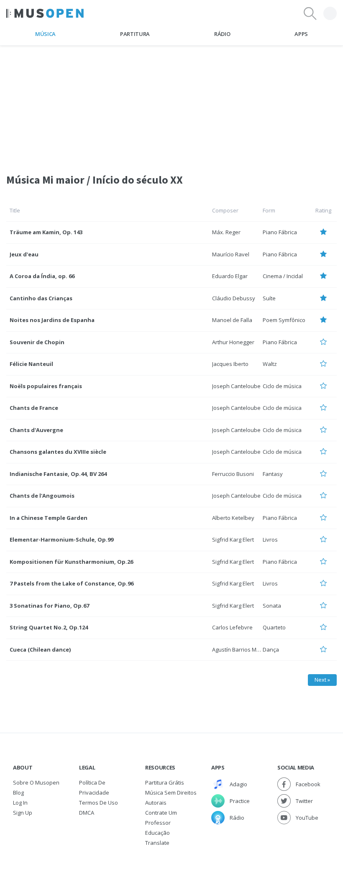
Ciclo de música (282, 386)
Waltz (270, 364)
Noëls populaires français (46, 386)
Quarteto (274, 627)
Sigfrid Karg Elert (233, 539)
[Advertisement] (171, 104)
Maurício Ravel (230, 254)
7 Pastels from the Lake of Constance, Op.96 (71, 583)
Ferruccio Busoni (233, 474)
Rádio (222, 34)
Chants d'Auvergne (36, 430)
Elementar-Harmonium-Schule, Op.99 (61, 539)
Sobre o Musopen (36, 782)
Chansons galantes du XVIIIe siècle (58, 451)
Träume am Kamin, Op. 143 (46, 232)
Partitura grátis (164, 782)
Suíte (269, 298)
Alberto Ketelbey (233, 518)
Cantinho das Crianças (41, 298)
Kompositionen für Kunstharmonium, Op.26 (71, 561)
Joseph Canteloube (236, 386)
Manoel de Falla (232, 320)
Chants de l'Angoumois (42, 495)
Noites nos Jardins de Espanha (52, 320)
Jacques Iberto (230, 364)
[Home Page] (45, 13)
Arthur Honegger (233, 342)
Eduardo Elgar (230, 276)
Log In (20, 802)
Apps (301, 34)
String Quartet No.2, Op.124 (49, 627)
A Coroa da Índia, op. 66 (42, 276)
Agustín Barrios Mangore (243, 649)
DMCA (86, 812)
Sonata (272, 605)
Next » (322, 679)
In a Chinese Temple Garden (48, 518)
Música (45, 34)
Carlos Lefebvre (232, 627)
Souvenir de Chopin (37, 342)
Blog (18, 792)
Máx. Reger (226, 232)
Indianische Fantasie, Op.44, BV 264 (58, 474)
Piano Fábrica (280, 232)
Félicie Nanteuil (31, 364)
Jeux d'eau (24, 254)
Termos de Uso (98, 802)
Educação (157, 832)
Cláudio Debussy (233, 298)
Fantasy (273, 474)
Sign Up (22, 812)
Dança (271, 649)
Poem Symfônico (284, 320)
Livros (270, 539)
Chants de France (34, 408)
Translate (157, 842)
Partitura (135, 34)
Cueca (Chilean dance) (40, 649)
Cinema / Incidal (283, 276)
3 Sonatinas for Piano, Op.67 (49, 605)
